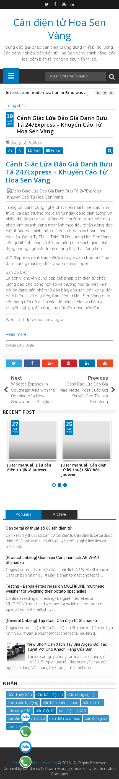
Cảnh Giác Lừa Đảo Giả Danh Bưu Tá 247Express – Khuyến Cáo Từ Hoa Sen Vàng (59, 171)
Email (55, 150)
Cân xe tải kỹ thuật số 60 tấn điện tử (38, 528)
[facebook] (55, 4)
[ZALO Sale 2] (25, 747)
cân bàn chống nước (60, 702)
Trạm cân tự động (22, 702)
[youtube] (64, 4)
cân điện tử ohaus (64, 718)
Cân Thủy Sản (19, 694)
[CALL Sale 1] (25, 732)
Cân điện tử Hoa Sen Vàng (59, 29)
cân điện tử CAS (72, 710)
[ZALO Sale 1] (25, 717)
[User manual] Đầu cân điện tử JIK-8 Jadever (29, 467)
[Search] (111, 76)
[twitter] (47, 4)
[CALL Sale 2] (25, 762)
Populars (23, 514)
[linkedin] (72, 4)
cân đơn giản (96, 718)
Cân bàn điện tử (49, 694)
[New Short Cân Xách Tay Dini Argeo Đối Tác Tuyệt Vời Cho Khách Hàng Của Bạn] (16, 652)
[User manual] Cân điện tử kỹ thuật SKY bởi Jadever (84, 469)
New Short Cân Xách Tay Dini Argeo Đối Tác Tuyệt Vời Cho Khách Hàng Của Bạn (67, 647)
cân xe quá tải (19, 710)
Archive (59, 514)
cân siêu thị (92, 702)
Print (36, 150)
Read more (16, 334)
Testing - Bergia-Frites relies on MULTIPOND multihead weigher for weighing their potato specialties (55, 589)
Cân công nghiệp (82, 694)
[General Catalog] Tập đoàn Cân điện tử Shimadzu (51, 620)
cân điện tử (52, 47)
